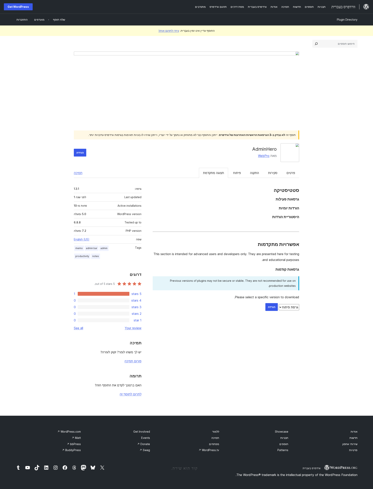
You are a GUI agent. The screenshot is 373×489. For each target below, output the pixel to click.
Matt (76, 437)
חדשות (353, 437)
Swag (144, 450)
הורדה (80, 152)
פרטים (291, 173)
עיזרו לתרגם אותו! (169, 30)
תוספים (283, 444)
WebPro (263, 156)
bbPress (74, 444)
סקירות (272, 173)
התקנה (254, 173)
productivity (82, 256)
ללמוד (215, 431)
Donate (143, 444)
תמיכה (78, 173)
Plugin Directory (347, 19)
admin (103, 248)
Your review (133, 328)
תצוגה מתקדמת (213, 173)
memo (79, 248)
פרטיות (353, 450)
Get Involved (141, 431)
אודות (354, 431)
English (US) (81, 239)
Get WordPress (18, 6)
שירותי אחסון (349, 444)
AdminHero (264, 149)
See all (78, 328)
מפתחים (214, 444)
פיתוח (237, 173)
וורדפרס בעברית (311, 468)
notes (95, 256)
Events (145, 437)
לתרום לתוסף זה (130, 394)
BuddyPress (71, 450)
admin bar (91, 248)
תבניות (284, 437)
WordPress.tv (209, 450)
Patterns (282, 450)
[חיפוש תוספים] (316, 44)
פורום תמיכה (133, 361)
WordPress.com (69, 431)
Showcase (281, 431)
